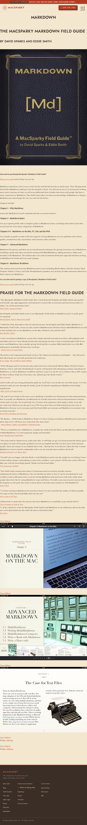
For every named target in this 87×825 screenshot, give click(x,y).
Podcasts (6, 807)
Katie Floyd (4, 485)
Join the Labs (69, 8)
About (5, 803)
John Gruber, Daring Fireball (10, 308)
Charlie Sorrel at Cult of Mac (12, 350)
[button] (6, 739)
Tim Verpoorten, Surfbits (9, 466)
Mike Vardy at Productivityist (11, 391)
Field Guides (7, 792)
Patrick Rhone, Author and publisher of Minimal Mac (20, 424)
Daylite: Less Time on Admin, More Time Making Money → (53, 2)
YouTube (20, 799)
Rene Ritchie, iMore (7, 333)
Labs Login (6, 799)
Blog (4, 788)
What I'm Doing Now (27, 787)
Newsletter (6, 811)
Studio (20, 796)
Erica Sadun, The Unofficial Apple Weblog (16, 360)
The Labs (6, 796)
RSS (42, 796)
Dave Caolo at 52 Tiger (8, 496)
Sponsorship (45, 788)
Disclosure (44, 792)
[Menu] (82, 8)
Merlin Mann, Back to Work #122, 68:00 (15, 319)
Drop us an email (7, 179)
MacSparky (16, 7)
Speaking (21, 792)
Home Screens (23, 803)
